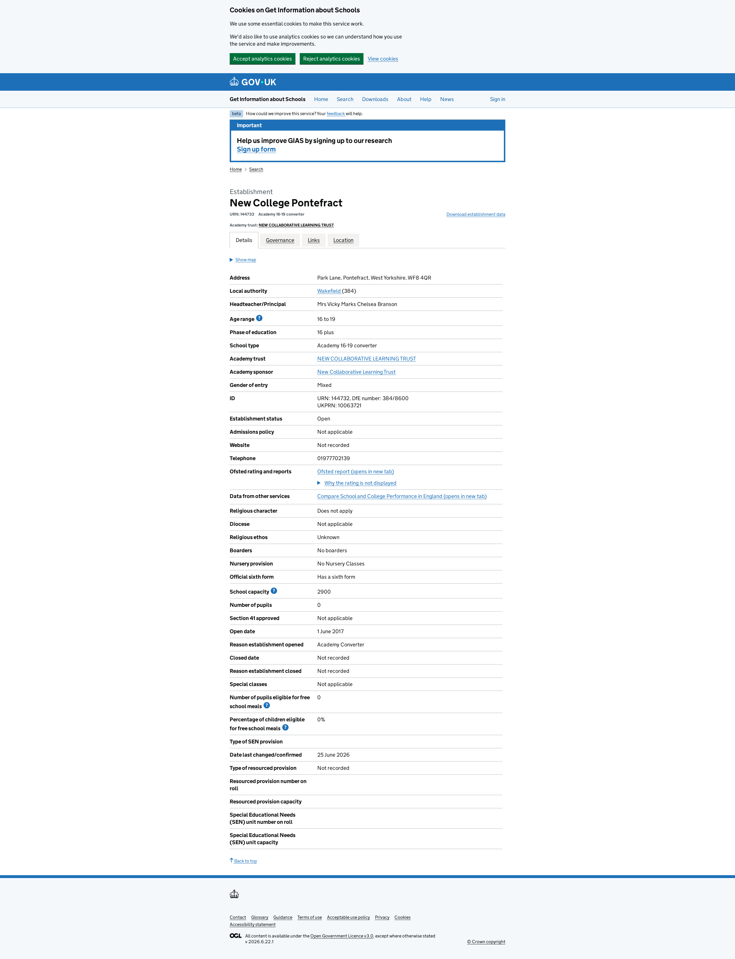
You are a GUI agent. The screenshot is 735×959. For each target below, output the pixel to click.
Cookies (402, 917)
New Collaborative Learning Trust (356, 372)
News (447, 99)
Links (314, 240)
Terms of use (309, 917)
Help (426, 99)
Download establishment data (475, 214)
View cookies (383, 58)
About (404, 99)
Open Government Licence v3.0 (341, 936)
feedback (336, 113)
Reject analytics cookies (331, 58)
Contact (238, 917)
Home (321, 99)
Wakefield (329, 291)
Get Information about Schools (267, 99)
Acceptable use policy (348, 917)
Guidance (282, 917)
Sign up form (256, 149)
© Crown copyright (486, 941)
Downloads (375, 99)
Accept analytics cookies (262, 58)
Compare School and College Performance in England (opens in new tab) (402, 496)
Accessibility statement (253, 924)
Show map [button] (245, 259)
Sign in (497, 99)
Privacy (382, 917)
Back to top (245, 861)
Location (343, 240)
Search (345, 99)
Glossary (259, 917)
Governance (280, 240)
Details (244, 240)
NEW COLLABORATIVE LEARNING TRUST (296, 225)
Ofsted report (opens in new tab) (355, 471)
